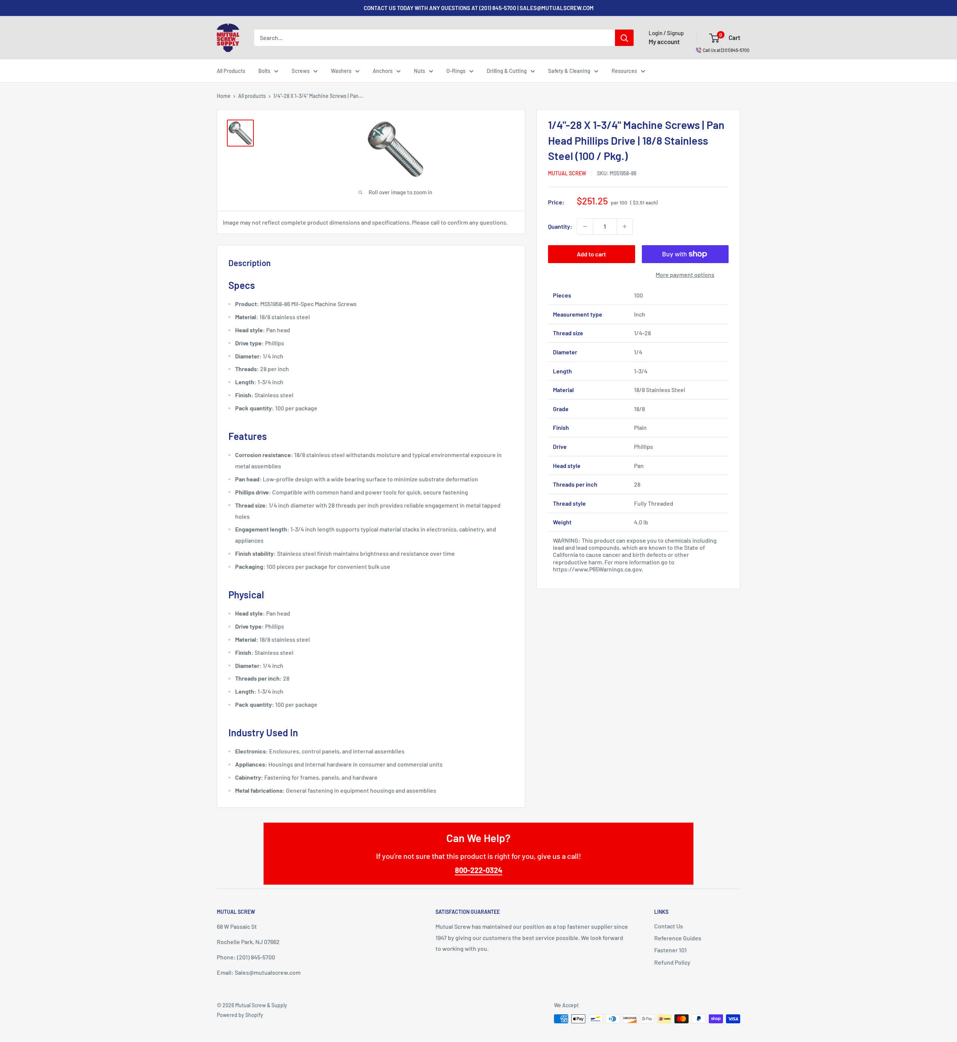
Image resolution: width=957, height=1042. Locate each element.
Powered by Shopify (240, 1015)
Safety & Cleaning (569, 70)
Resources (624, 70)
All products (252, 96)
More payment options (685, 274)
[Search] (624, 38)
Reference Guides (677, 937)
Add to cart (591, 254)
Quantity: (560, 226)
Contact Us (668, 926)
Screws (301, 70)
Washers (341, 70)
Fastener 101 (670, 949)
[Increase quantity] (625, 226)
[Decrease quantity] (585, 226)
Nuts (419, 70)
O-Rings (455, 70)
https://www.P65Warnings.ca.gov (597, 569)
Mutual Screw (567, 173)
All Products (231, 70)
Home (224, 96)
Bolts (264, 70)
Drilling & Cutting (507, 70)
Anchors (383, 70)
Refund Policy (672, 962)
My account (664, 41)
